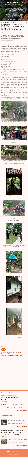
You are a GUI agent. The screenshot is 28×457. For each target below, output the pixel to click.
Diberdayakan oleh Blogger (15, 451)
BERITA (3, 349)
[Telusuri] (26, 3)
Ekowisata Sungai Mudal (14, 2)
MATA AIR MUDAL (6, 415)
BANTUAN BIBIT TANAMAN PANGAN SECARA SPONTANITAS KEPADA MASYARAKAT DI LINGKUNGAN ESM (12, 432)
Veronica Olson (17, 454)
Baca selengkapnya (22, 410)
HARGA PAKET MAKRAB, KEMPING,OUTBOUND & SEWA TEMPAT (11, 397)
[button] (26, 23)
